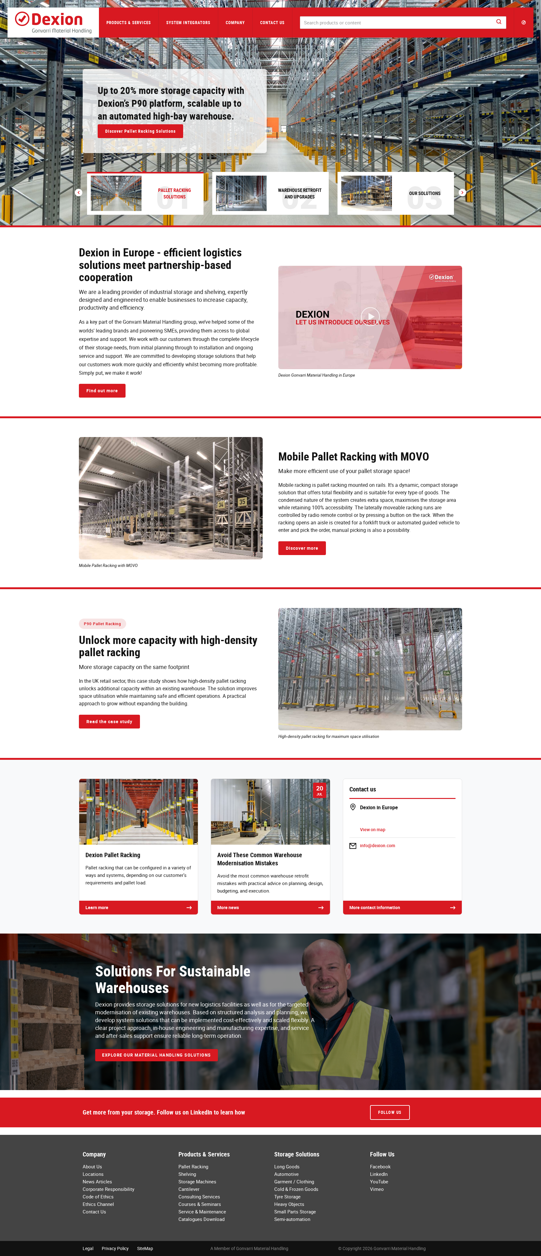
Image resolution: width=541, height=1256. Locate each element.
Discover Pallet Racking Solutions (140, 131)
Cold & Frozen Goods (296, 1189)
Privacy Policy (115, 1248)
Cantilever (188, 1189)
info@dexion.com (377, 845)
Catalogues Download (201, 1219)
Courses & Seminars (199, 1204)
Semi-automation (292, 1219)
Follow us (390, 1112)
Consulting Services (199, 1196)
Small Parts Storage (295, 1211)
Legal (88, 1248)
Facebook (380, 1166)
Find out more (102, 391)
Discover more (302, 548)
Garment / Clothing (294, 1181)
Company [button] (235, 22)
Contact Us (272, 22)
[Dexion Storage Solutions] (53, 22)
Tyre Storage (287, 1196)
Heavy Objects (289, 1204)
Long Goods (287, 1166)
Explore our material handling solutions (156, 1055)
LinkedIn (379, 1174)
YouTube (379, 1181)
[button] (523, 23)
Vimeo (377, 1189)
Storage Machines (197, 1181)
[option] (270, 112)
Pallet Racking (193, 1166)
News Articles (97, 1181)
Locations (93, 1174)
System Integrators (188, 22)
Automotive (286, 1174)
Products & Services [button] (128, 22)
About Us (92, 1166)
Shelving (187, 1174)
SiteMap (145, 1248)
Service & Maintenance (202, 1211)
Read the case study (109, 721)
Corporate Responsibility (108, 1189)
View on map (372, 829)
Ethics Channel (98, 1204)
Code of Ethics (98, 1196)
